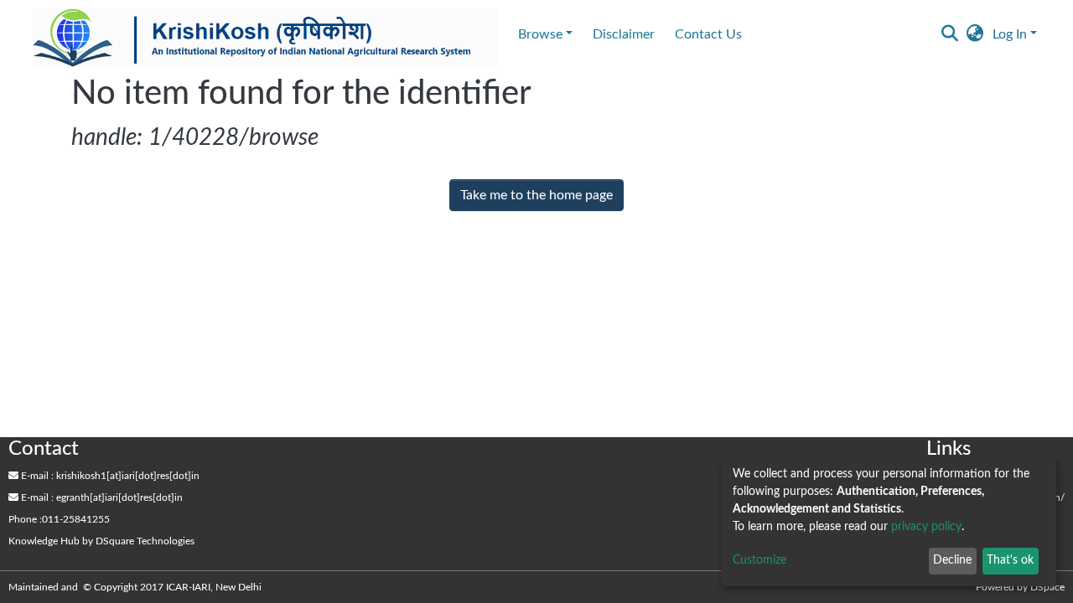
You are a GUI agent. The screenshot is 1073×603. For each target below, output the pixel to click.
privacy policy (926, 527)
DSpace (1047, 587)
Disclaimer (624, 34)
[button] (975, 34)
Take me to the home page (536, 195)
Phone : (25, 519)
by (101, 541)
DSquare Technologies (145, 541)
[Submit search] (950, 34)
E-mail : (36, 476)
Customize (759, 560)
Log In (1010, 34)
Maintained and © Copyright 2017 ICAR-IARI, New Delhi (136, 587)
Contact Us (708, 34)
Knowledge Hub (44, 541)
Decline (952, 560)
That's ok (1010, 560)
